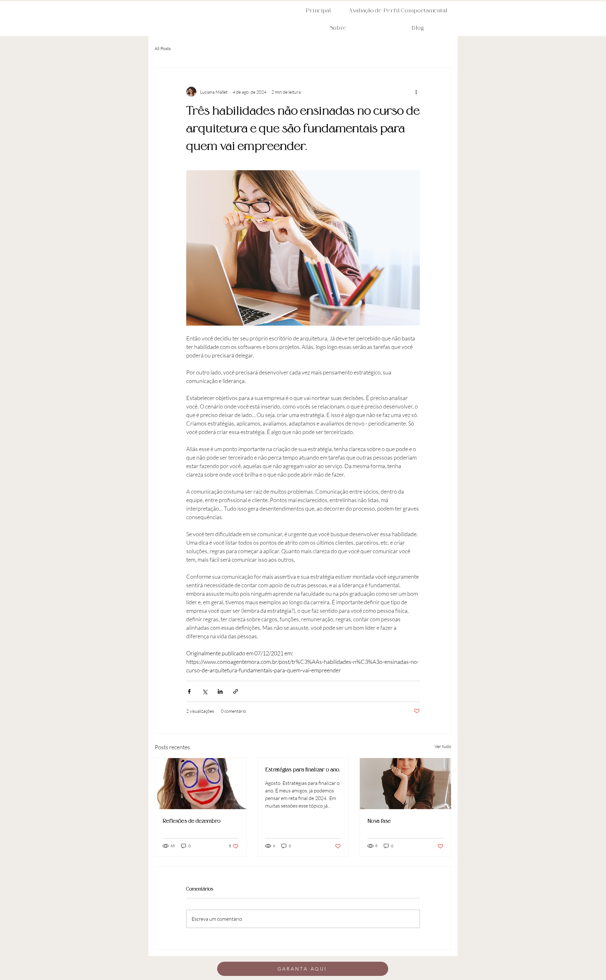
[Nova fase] (405, 783)
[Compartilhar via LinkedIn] (220, 691)
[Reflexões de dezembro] (200, 783)
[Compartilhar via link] (236, 691)
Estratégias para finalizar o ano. (302, 770)
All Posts (163, 48)
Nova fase (379, 821)
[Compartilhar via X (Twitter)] (205, 691)
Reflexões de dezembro (192, 821)
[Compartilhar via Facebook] (189, 691)
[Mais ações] (416, 92)
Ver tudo (443, 746)
